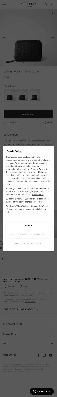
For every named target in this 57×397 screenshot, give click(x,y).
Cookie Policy (38, 194)
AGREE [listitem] (28, 225)
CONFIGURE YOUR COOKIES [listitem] (28, 243)
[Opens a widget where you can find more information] (42, 391)
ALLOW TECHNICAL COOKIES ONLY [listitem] (28, 234)
